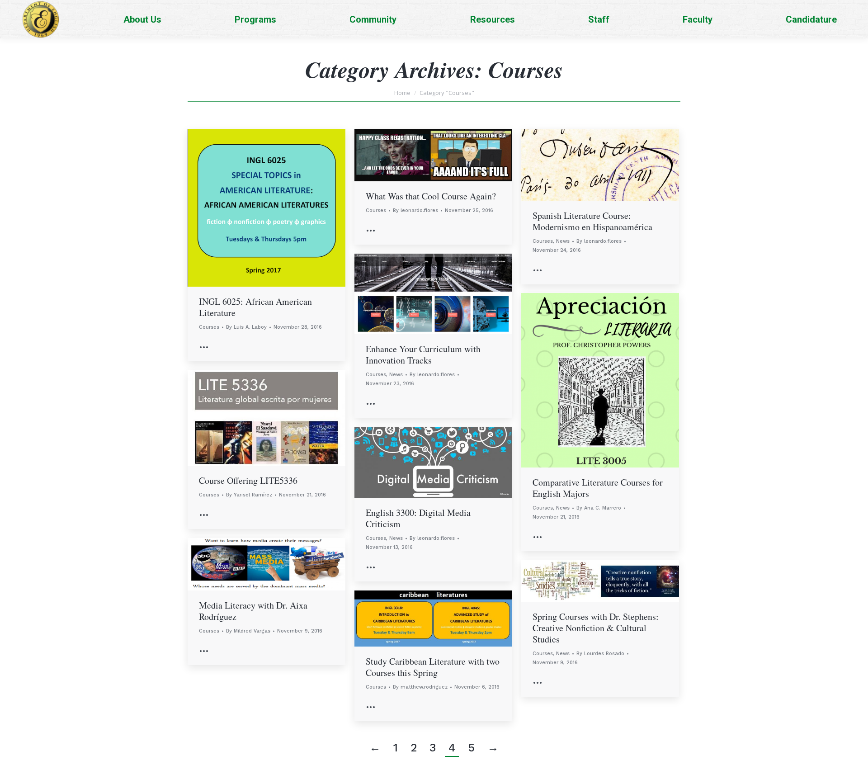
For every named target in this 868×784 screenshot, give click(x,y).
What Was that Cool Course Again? (431, 196)
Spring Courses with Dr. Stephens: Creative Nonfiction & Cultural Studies (596, 627)
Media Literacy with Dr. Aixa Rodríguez (253, 611)
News (563, 241)
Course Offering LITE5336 (248, 480)
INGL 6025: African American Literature (255, 307)
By (246, 327)
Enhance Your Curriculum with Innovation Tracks (423, 354)
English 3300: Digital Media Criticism (418, 518)
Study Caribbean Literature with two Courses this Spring (433, 667)
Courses (209, 327)
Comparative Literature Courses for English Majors (598, 488)
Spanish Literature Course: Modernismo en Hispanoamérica (592, 221)
